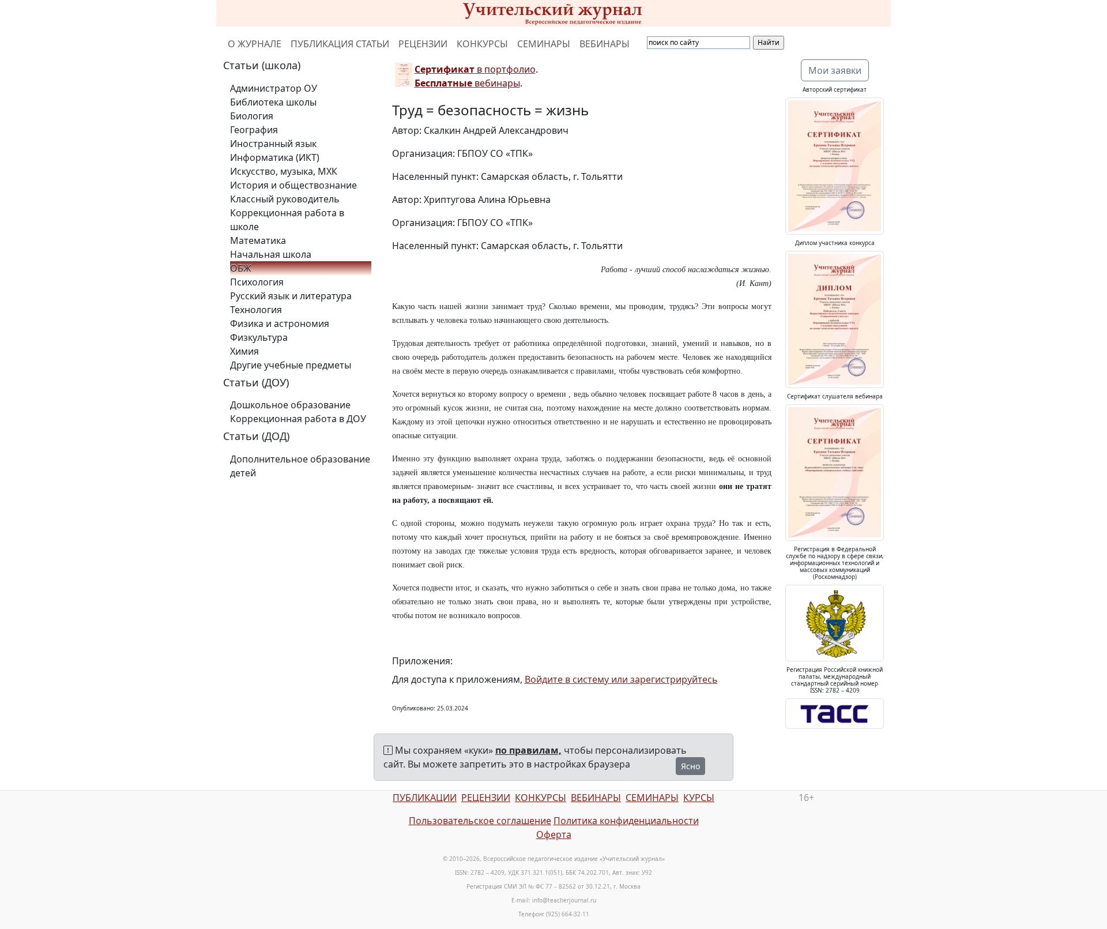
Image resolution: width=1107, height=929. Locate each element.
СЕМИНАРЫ (543, 43)
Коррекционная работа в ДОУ (298, 418)
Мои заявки (834, 70)
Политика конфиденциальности (626, 820)
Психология (257, 282)
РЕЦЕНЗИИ (422, 43)
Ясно (690, 766)
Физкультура (259, 337)
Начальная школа (270, 254)
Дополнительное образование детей (300, 466)
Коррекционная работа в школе (287, 219)
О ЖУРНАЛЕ (254, 43)
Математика (258, 240)
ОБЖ (240, 268)
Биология (251, 116)
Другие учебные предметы (290, 365)
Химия (244, 351)
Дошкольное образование (290, 404)
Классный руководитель (285, 199)
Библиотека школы (273, 102)
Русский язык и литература (291, 295)
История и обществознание (293, 185)
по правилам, (528, 750)
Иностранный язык (273, 143)
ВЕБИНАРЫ (604, 43)
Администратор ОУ (273, 88)
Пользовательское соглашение (480, 820)
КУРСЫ (698, 797)
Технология (256, 309)
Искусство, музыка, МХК (283, 171)
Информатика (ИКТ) (274, 157)
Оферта (553, 834)
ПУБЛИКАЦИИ (425, 797)
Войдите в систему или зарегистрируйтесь (621, 679)
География (254, 129)
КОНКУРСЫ (482, 43)
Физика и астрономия (279, 323)
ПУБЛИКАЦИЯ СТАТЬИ (340, 43)
